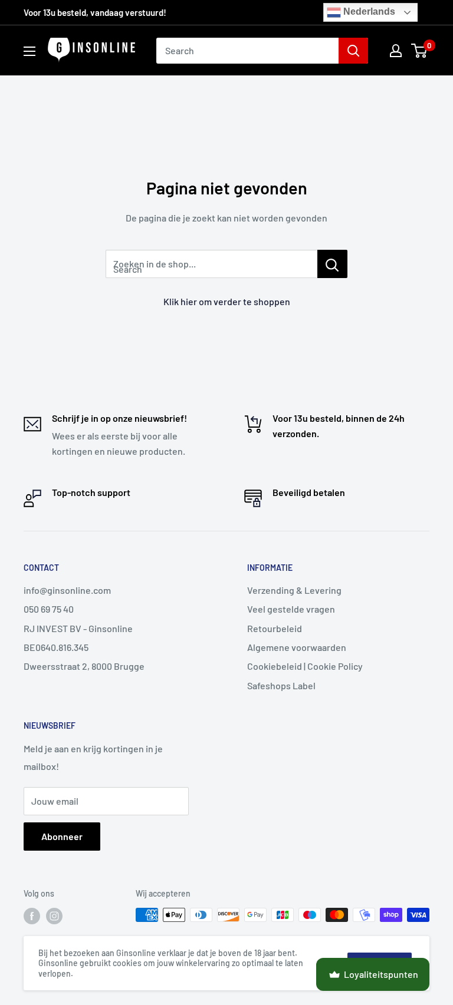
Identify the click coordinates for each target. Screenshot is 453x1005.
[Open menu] (29, 51)
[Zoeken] (353, 51)
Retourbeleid (274, 628)
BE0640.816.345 (56, 647)
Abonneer (62, 836)
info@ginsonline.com (67, 590)
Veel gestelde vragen (291, 608)
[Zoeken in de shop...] (332, 264)
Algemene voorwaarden (296, 647)
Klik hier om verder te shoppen (226, 301)
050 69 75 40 (49, 608)
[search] (247, 51)
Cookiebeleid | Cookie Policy (305, 666)
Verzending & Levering (294, 590)
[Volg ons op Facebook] (32, 916)
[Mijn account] (396, 50)
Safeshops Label (281, 685)
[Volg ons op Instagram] (54, 916)
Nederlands (368, 11)
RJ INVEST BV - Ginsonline (78, 628)
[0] (419, 51)
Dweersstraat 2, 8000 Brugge (84, 666)
